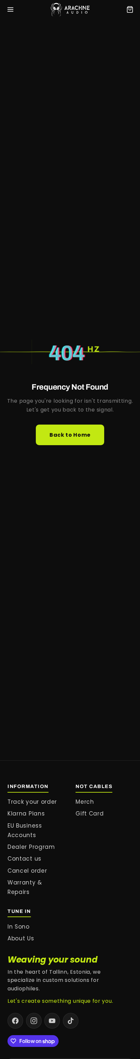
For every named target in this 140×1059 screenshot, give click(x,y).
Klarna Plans (26, 813)
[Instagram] (34, 1021)
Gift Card (90, 813)
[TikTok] (70, 1021)
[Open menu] (10, 9)
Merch (85, 802)
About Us (20, 938)
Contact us (24, 859)
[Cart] (129, 9)
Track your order (32, 802)
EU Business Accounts (24, 830)
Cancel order (27, 871)
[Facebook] (15, 1021)
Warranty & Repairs (24, 887)
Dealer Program (31, 847)
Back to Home (70, 435)
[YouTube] (52, 1021)
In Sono (18, 927)
